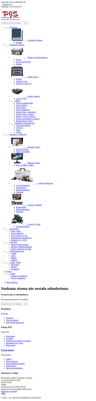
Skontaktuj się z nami (14, 343)
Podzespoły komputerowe (21, 238)
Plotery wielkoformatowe (36, 57)
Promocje (10, 318)
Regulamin (10, 336)
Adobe (13, 253)
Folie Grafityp (21, 105)
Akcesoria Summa (23, 125)
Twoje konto (7, 350)
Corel (13, 256)
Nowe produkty (12, 320)
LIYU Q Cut (21, 99)
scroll (3, 394)
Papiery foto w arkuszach (26, 112)
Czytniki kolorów (23, 185)
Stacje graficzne (17, 233)
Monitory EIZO (32, 147)
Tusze (18, 130)
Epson (18, 60)
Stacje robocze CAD (19, 235)
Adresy (9, 359)
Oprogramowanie (15, 251)
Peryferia (11, 242)
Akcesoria (15, 265)
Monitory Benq (32, 163)
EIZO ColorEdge (23, 152)
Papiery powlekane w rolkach (28, 119)
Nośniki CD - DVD (19, 240)
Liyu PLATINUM (23, 62)
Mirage (14, 258)
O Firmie (9, 338)
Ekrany (14, 267)
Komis (8, 271)
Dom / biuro (16, 231)
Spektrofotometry (23, 190)
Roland (19, 64)
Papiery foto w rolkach (25, 114)
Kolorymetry (21, 188)
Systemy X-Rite (32, 224)
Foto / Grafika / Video (24, 165)
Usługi (10, 274)
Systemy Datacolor (43, 183)
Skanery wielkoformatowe (21, 247)
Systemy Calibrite (33, 205)
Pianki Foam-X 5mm (24, 121)
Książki (19, 42)
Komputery (12, 229)
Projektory (15, 269)
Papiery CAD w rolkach (25, 116)
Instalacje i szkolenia (19, 276)
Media (15, 101)
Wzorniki (19, 192)
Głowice (19, 128)
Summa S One (22, 81)
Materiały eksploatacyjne (23, 123)
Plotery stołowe (32, 96)
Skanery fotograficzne (19, 244)
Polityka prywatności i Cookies (18, 341)
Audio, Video (13, 262)
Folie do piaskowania (24, 103)
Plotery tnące (31, 77)
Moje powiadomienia (14, 368)
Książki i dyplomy (33, 40)
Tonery (19, 132)
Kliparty (14, 260)
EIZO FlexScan (22, 149)
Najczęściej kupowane (15, 322)
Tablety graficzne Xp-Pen (21, 249)
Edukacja (11, 27)
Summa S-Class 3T (23, 84)
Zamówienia (11, 366)
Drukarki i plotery (15, 45)
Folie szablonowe (23, 110)
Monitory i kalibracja (16, 134)
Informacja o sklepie (9, 391)
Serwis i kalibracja (18, 278)
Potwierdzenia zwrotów (15, 364)
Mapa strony (11, 345)
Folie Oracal (21, 107)
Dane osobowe (12, 361)
